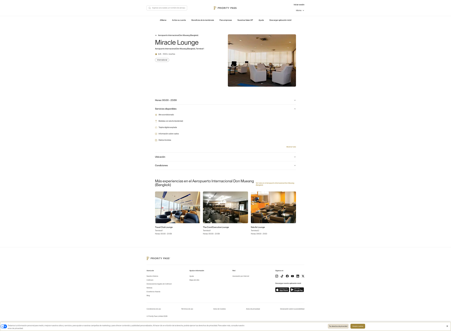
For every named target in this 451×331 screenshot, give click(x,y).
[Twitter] (303, 276)
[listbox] (300, 10)
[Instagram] (276, 276)
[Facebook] (287, 276)
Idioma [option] (298, 10)
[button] (260, 83)
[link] (282, 289)
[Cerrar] (447, 326)
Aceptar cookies (357, 326)
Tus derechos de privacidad (338, 326)
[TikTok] (282, 276)
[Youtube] (292, 276)
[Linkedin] (297, 276)
